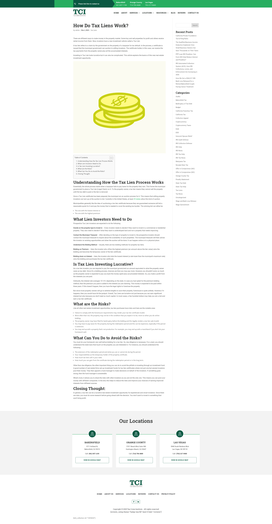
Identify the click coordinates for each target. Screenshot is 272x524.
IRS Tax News (180, 158)
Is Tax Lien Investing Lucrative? (89, 166)
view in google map (92, 460)
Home (116, 13)
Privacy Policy (168, 494)
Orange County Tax (182, 176)
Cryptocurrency (181, 122)
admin (77, 30)
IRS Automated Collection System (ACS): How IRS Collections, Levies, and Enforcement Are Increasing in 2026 (186, 69)
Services (134, 13)
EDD (177, 133)
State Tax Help (181, 187)
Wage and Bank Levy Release (186, 201)
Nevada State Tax (182, 165)
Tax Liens (94, 30)
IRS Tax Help (180, 154)
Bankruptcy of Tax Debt (184, 104)
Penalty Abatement (182, 179)
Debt (177, 129)
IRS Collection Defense (184, 143)
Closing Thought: (84, 174)
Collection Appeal (182, 118)
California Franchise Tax (184, 111)
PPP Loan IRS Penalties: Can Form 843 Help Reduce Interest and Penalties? (187, 57)
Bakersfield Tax (181, 100)
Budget (178, 107)
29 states (137, 199)
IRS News (179, 151)
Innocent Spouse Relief (184, 136)
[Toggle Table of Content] (110, 158)
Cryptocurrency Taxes (183, 125)
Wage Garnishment (182, 205)
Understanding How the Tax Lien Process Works (95, 161)
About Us (108, 494)
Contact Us (193, 13)
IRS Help (179, 147)
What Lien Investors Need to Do (89, 164)
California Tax (181, 115)
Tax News (179, 194)
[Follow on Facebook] (134, 502)
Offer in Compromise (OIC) (185, 169)
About (124, 13)
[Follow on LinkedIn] (138, 502)
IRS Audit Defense (182, 140)
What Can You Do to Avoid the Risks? (91, 171)
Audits (178, 96)
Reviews (182, 13)
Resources (161, 13)
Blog (173, 13)
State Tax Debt (181, 183)
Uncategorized (181, 197)
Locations (147, 13)
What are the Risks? (85, 169)
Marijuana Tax (181, 161)
